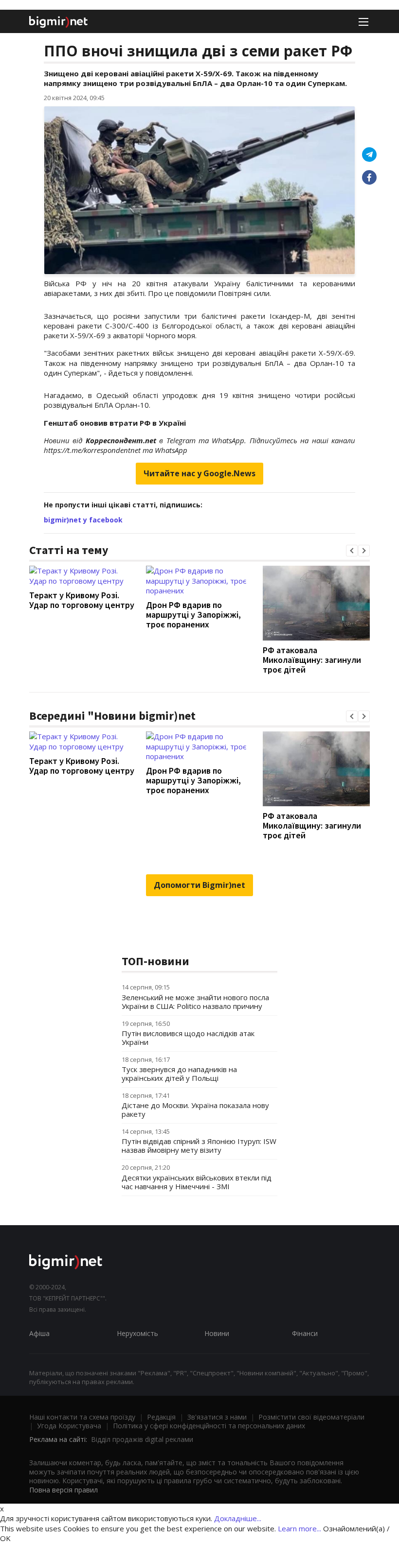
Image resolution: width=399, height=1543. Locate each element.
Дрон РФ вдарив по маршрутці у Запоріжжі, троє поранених (193, 614)
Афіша (39, 1333)
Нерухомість (137, 1333)
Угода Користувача (69, 1425)
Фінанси (305, 1333)
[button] (352, 550)
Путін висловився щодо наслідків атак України (188, 1037)
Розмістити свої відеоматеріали (311, 1417)
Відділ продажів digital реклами (142, 1439)
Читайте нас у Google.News (199, 473)
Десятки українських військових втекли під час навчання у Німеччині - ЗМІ (197, 1182)
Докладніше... (237, 1518)
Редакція (161, 1417)
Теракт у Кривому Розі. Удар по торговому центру (81, 599)
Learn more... (299, 1528)
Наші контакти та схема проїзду (82, 1417)
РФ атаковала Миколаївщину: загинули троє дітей (312, 659)
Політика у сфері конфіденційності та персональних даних (209, 1425)
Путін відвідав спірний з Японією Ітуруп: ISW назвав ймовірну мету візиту (199, 1145)
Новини (216, 1333)
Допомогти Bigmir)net (199, 885)
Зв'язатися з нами (217, 1417)
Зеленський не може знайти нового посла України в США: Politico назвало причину (195, 1001)
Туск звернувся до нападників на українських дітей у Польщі (179, 1073)
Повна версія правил (63, 1489)
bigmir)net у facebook (83, 519)
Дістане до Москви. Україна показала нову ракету (195, 1109)
